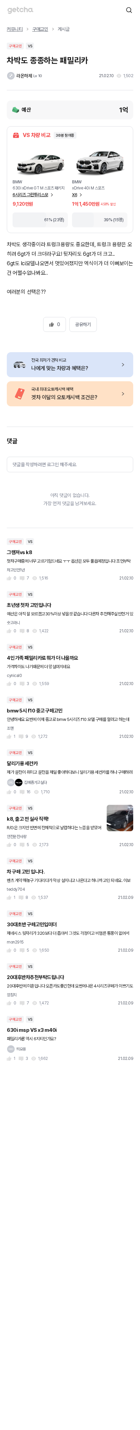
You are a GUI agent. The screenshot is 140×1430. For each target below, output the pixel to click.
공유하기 (83, 324)
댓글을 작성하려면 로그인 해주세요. (45, 464)
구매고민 (40, 29)
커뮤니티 (15, 29)
